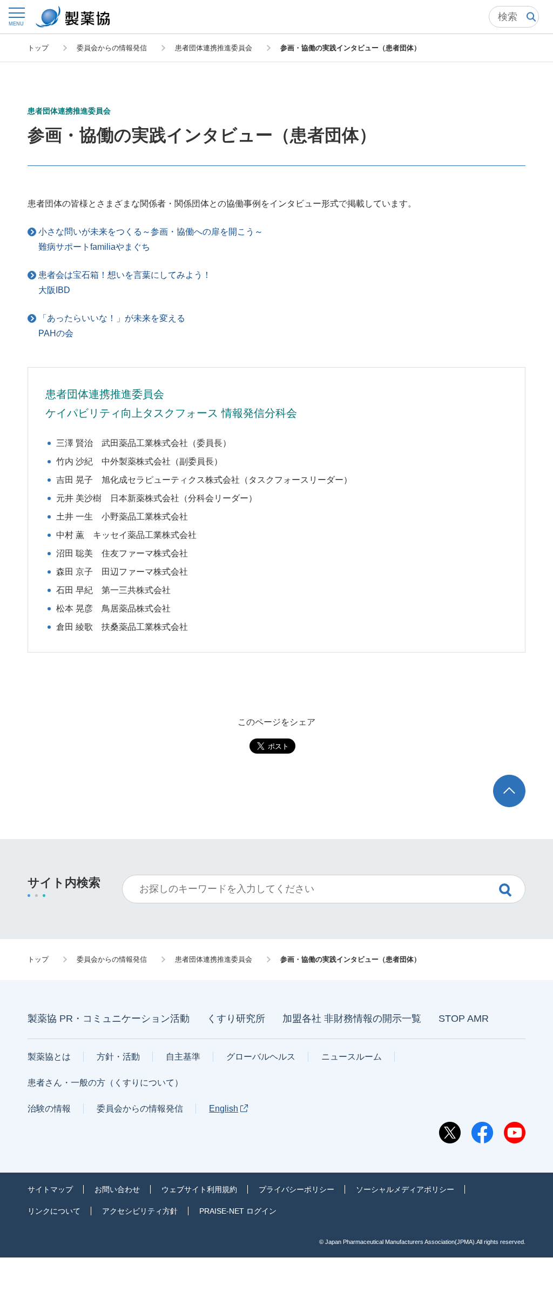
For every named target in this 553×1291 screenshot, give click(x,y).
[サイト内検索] (513, 17)
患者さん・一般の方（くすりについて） (105, 1082)
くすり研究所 (236, 1018)
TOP (519, 780)
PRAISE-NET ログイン (237, 1211)
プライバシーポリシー (296, 1189)
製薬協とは (49, 1056)
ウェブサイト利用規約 (199, 1189)
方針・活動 (118, 1056)
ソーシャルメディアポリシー (405, 1189)
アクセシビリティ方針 (140, 1211)
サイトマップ (50, 1189)
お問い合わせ (117, 1189)
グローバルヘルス (260, 1056)
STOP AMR (464, 1018)
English (223, 1108)
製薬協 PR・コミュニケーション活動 (109, 1018)
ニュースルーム (351, 1056)
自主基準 (183, 1056)
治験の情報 (49, 1108)
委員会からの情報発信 (140, 1108)
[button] (16, 16)
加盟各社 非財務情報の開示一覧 (351, 1018)
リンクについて (54, 1211)
